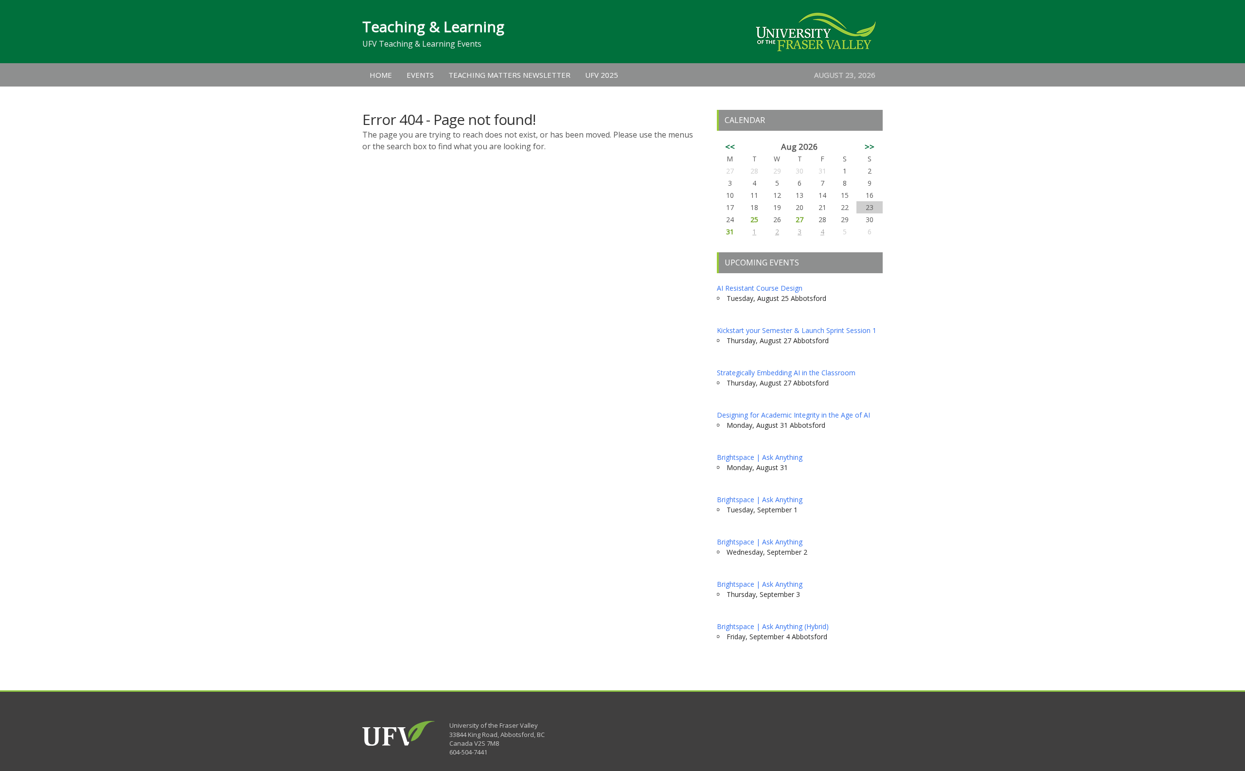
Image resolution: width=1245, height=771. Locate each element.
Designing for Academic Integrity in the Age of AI (793, 415)
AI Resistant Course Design (759, 288)
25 (754, 219)
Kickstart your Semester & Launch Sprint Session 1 (796, 330)
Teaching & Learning (433, 26)
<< (730, 146)
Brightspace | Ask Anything (759, 457)
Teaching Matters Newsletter (509, 75)
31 (730, 231)
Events (420, 75)
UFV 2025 (601, 75)
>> (869, 146)
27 (799, 219)
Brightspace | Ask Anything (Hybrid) (773, 626)
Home (381, 75)
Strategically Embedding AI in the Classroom (786, 372)
